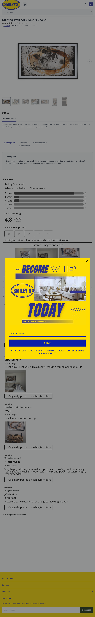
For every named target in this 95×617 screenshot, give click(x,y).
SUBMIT (47, 343)
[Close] (87, 261)
